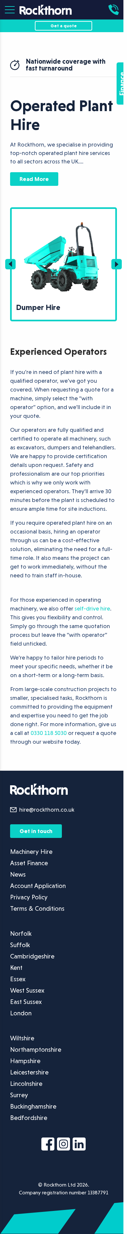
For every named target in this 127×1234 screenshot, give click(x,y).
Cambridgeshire (32, 956)
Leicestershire (29, 1072)
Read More (34, 178)
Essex (17, 979)
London (21, 1013)
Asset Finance (29, 863)
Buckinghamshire (33, 1106)
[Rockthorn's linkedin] (79, 1145)
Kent (16, 967)
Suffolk (20, 945)
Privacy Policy (29, 897)
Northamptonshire (35, 1049)
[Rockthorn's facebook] (48, 1145)
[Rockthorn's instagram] (63, 1145)
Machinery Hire (31, 851)
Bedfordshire (28, 1118)
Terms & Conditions (37, 908)
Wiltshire (22, 1038)
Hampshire (25, 1061)
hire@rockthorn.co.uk (46, 809)
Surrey (19, 1095)
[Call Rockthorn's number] (115, 9)
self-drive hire (92, 608)
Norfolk (21, 933)
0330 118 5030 (49, 732)
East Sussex (26, 1002)
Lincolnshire (26, 1083)
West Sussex (27, 990)
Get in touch (36, 831)
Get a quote (63, 25)
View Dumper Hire (32, 213)
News (18, 874)
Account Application (38, 886)
